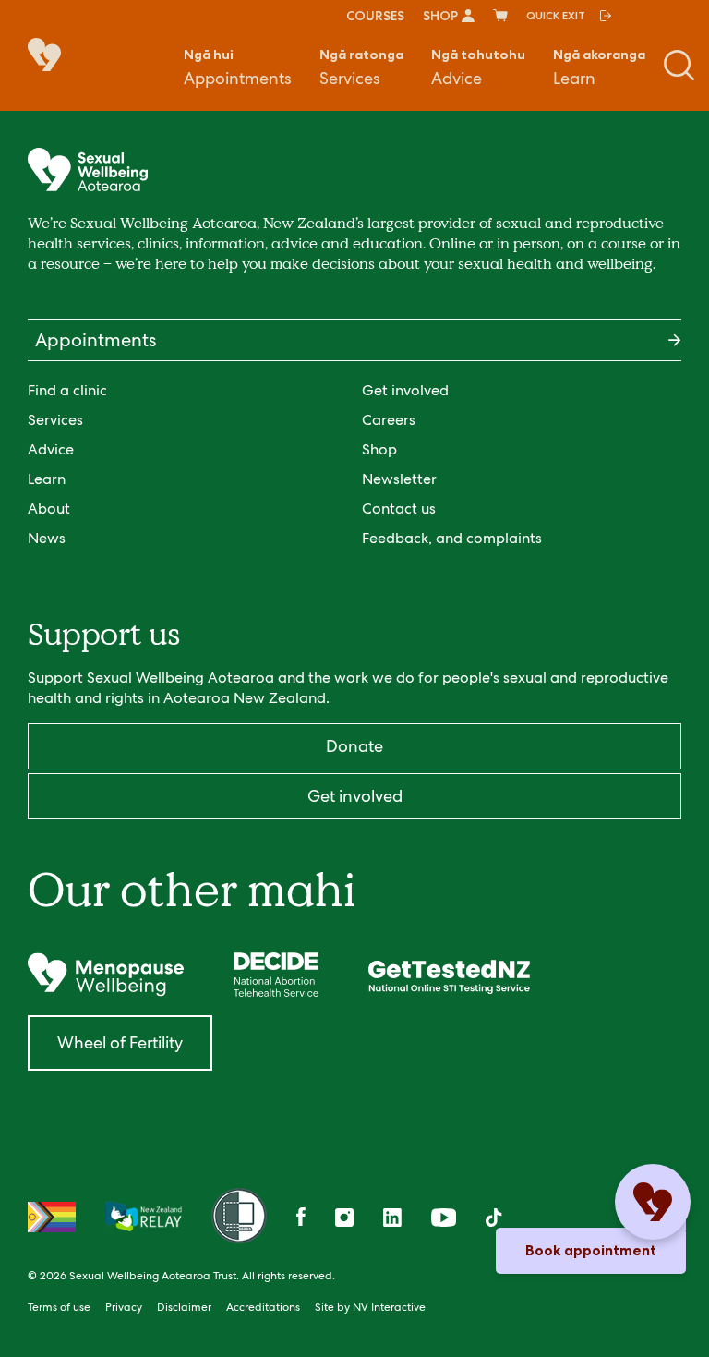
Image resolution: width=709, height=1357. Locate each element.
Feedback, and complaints (452, 538)
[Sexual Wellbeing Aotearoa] (55, 56)
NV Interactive (389, 1307)
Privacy (123, 1307)
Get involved (405, 390)
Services (361, 67)
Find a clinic (67, 390)
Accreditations (263, 1307)
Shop (379, 449)
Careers (388, 420)
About (49, 508)
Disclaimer (184, 1307)
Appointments (238, 67)
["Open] (106, 974)
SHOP (440, 15)
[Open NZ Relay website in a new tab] (143, 1217)
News (47, 538)
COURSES (375, 15)
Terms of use (59, 1307)
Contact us (399, 508)
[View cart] (500, 15)
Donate (354, 746)
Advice (478, 67)
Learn (599, 67)
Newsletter (399, 479)
